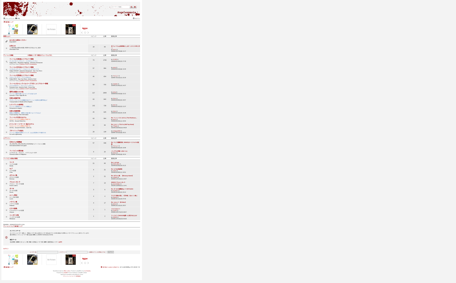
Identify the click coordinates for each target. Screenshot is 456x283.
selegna (115, 177)
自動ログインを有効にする (97, 252)
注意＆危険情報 (15, 111)
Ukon (114, 98)
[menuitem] (17, 18)
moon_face (116, 164)
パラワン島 (13, 202)
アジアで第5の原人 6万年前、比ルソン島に (124, 195)
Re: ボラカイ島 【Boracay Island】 (122, 175)
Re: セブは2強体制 (116, 169)
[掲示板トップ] (127, 12)
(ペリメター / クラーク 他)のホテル (22, 124)
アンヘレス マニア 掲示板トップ (12, 226)
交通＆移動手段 (15, 98)
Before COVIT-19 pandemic (29, 64)
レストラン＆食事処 (16, 104)
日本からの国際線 (16, 142)
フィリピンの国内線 (16, 151)
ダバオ (12, 188)
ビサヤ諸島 (13, 208)
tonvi (114, 105)
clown (114, 170)
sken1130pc (116, 184)
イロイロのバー (115, 209)
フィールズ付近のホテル (18, 117)
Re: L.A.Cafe (115, 162)
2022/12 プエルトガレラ (118, 182)
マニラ (12, 162)
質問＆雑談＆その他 (16, 92)
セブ (11, 168)
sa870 (60, 242)
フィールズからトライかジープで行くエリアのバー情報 (29, 83)
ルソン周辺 (13, 195)
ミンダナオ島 (14, 215)
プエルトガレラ (15, 182)
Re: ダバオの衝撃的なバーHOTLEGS (122, 189)
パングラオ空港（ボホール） (119, 151)
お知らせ (13, 46)
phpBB (65, 272)
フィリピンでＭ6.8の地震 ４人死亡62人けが (124, 215)
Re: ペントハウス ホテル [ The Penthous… (124, 117)
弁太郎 (115, 59)
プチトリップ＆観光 (16, 131)
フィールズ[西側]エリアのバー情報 (22, 75)
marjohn (115, 84)
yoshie (115, 210)
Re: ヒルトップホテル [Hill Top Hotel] (122, 124)
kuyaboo (115, 190)
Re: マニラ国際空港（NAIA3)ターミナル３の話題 (125, 143)
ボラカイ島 (13, 175)
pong (114, 67)
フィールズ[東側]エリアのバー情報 (22, 59)
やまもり (115, 76)
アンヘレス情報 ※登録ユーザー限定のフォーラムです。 (28, 55)
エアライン (6, 138)
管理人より (6, 36)
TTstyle (115, 126)
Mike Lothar (67, 270)
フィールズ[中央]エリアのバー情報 (22, 67)
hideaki (115, 197)
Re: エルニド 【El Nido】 (118, 202)
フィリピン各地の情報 (10, 158)
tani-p (114, 49)
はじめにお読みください (18, 40)
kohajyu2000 (116, 131)
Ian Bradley (87, 270)
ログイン (6, 248)
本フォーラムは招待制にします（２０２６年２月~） (125, 47)
